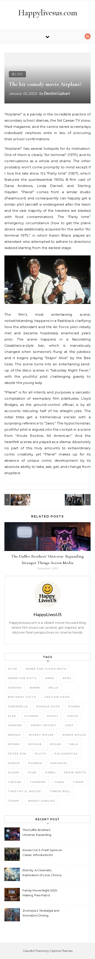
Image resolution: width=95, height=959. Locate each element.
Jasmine (15, 725)
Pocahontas (66, 753)
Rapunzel (59, 763)
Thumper (38, 782)
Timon (78, 782)
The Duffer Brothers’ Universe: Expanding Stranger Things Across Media (39, 833)
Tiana (59, 782)
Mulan (55, 744)
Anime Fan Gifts (22, 678)
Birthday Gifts (22, 696)
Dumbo (74, 706)
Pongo (14, 763)
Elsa (12, 716)
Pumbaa (35, 763)
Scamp (13, 772)
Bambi (35, 687)
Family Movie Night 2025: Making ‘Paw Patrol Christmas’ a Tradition (40, 893)
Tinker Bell (59, 791)
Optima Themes (61, 951)
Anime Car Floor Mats (46, 668)
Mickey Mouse (41, 734)
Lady (69, 725)
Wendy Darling (41, 800)
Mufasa (35, 744)
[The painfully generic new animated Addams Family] (81, 499)
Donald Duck (48, 706)
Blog (17, 74)
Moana (14, 744)
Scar (32, 772)
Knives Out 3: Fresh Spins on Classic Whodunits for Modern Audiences (42, 853)
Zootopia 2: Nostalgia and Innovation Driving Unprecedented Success (41, 913)
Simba (50, 772)
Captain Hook (57, 696)
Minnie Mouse (74, 734)
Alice (12, 668)
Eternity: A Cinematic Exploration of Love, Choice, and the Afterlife (42, 873)
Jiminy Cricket (43, 725)
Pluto (40, 753)
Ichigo (73, 716)
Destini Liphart (57, 93)
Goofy (53, 716)
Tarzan (14, 782)
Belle (54, 687)
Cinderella (18, 706)
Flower (31, 716)
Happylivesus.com (47, 13)
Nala (74, 744)
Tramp (14, 800)
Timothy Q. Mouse (24, 791)
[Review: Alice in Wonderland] (14, 499)
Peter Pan (17, 753)
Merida (14, 734)
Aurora (15, 687)
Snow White (75, 772)
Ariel (67, 678)
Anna (49, 678)
